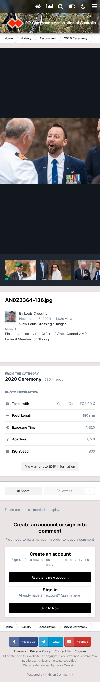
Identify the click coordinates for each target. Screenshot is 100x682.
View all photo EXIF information (50, 466)
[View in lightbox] (50, 151)
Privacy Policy (40, 651)
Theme (19, 651)
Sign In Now (50, 608)
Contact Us (63, 651)
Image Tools (79, 244)
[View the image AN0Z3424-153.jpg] (20, 270)
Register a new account (50, 577)
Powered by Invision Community (50, 674)
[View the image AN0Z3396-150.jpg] (55, 270)
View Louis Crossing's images (43, 324)
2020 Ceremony (23, 379)
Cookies (80, 651)
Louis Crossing (36, 313)
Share (25, 491)
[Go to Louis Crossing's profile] (10, 316)
